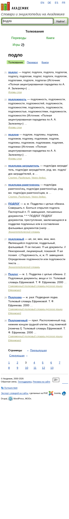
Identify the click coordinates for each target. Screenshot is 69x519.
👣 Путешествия (9, 388)
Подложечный (18, 320)
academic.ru (15, 6)
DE (49, 3)
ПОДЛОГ (14, 203)
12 (43, 367)
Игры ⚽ (19, 44)
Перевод (32, 62)
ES (56, 3)
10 (26, 367)
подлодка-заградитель (23, 165)
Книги (50, 38)
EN (42, 3)
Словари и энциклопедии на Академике (33, 14)
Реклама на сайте (41, 381)
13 (51, 367)
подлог (13, 72)
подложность (17, 99)
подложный (16, 238)
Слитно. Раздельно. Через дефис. (27, 177)
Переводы (18, 38)
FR (63, 3)
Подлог (13, 274)
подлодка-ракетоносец (23, 184)
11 (35, 367)
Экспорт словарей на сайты (14, 393)
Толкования (34, 31)
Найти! (60, 21)
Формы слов (15, 92)
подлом (13, 134)
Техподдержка (25, 381)
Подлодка (15, 297)
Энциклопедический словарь (24, 232)
